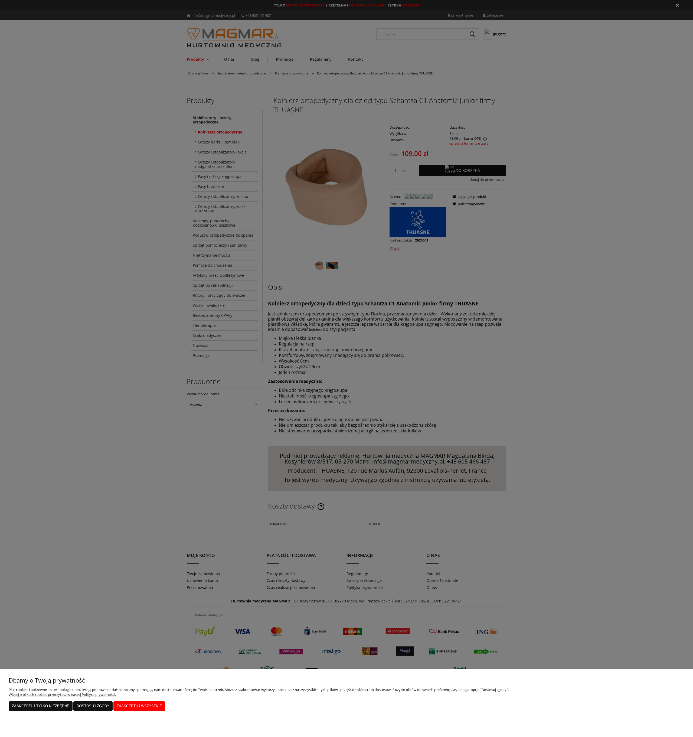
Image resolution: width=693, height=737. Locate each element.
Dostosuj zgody (93, 706)
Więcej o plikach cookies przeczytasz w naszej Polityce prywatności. (62, 694)
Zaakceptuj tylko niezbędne (40, 706)
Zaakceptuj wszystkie (139, 706)
